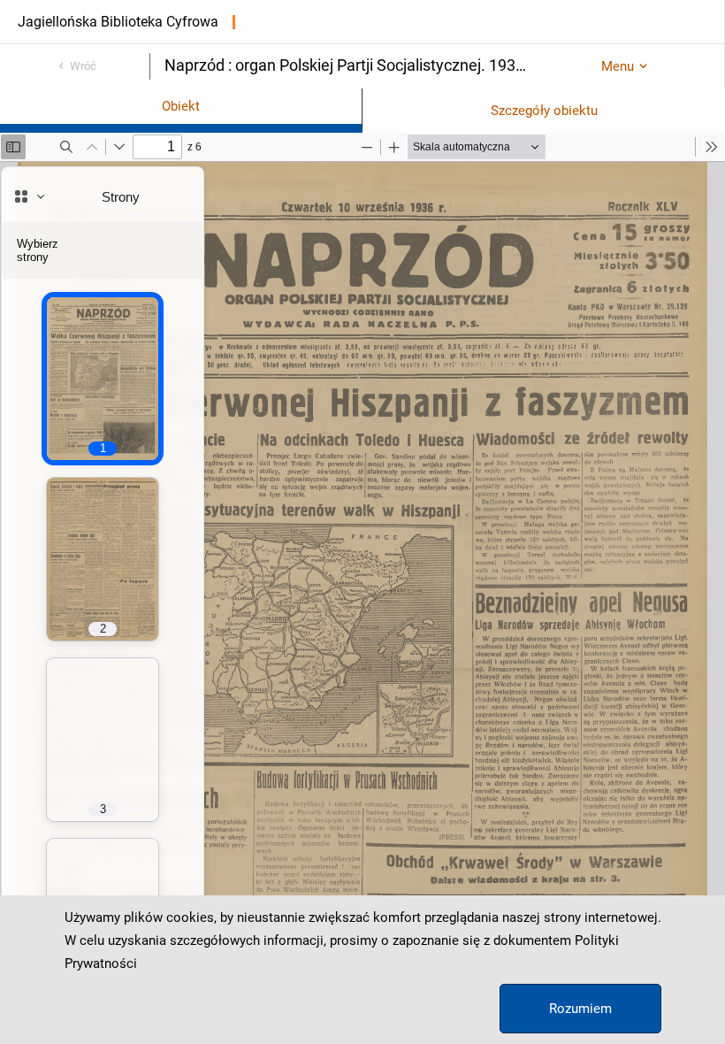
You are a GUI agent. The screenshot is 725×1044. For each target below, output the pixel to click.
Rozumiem (580, 1009)
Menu (617, 66)
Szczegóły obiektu (544, 111)
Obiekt (181, 106)
